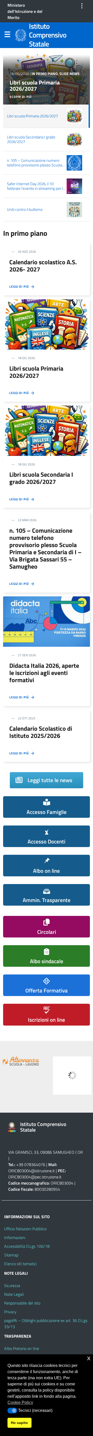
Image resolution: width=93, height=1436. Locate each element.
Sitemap (11, 1255)
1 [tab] (31, 1097)
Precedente (8, 1074)
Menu (7, 35)
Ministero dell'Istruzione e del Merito (24, 11)
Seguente (85, 1074)
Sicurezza (12, 1285)
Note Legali (14, 1294)
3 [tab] (43, 1097)
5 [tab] (55, 1097)
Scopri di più (21, 97)
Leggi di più (20, 286)
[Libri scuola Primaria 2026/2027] (46, 324)
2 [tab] (37, 1097)
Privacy (10, 1312)
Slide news (69, 74)
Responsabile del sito (22, 1303)
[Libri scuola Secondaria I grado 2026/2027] (46, 430)
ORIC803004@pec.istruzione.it (34, 1177)
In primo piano (45, 74)
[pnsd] (61, 1075)
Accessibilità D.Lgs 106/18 (27, 1246)
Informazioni (14, 1237)
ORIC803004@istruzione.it (31, 1171)
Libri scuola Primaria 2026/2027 (35, 85)
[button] (12, 1410)
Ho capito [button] (19, 1423)
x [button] (88, 1358)
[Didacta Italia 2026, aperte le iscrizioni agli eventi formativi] (46, 621)
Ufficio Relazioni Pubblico (25, 1229)
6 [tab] (61, 1097)
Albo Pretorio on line (21, 1348)
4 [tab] (49, 1097)
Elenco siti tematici (20, 1264)
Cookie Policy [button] (20, 1402)
